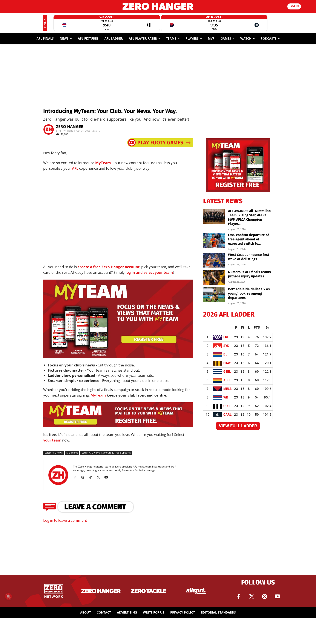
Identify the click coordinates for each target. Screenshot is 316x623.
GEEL (227, 372)
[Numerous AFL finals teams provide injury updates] (214, 277)
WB (225, 397)
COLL (227, 406)
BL (225, 354)
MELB (227, 389)
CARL (227, 415)
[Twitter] (251, 596)
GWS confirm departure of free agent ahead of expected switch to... (248, 239)
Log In (294, 6)
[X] (99, 477)
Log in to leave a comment (65, 520)
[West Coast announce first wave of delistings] (214, 260)
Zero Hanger (69, 126)
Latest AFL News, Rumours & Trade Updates (106, 452)
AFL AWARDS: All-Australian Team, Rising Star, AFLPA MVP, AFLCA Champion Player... (249, 217)
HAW (227, 363)
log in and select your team (149, 272)
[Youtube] (107, 477)
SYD (226, 346)
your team (52, 440)
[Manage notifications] (8, 596)
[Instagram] (84, 477)
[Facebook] (76, 477)
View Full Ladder (238, 425)
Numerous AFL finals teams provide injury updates (249, 274)
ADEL (227, 380)
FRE (226, 337)
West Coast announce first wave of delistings (248, 257)
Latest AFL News (53, 452)
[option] (107, 23)
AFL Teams (72, 452)
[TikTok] (92, 477)
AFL (75, 168)
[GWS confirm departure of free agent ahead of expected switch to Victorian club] (214, 240)
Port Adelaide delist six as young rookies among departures (249, 293)
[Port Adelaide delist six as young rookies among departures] (214, 294)
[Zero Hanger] (158, 6)
